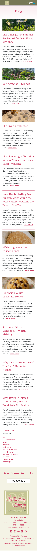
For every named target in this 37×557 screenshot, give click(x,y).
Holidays (6, 445)
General (5, 442)
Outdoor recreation (10, 454)
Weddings (6, 462)
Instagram (15, 531)
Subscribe (18, 481)
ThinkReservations (18, 541)
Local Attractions (9, 450)
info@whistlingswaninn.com (18, 527)
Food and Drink (8, 440)
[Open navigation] (2, 2)
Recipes (5, 457)
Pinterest (22, 531)
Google (26, 531)
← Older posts (8, 431)
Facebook (11, 531)
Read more (27, 61)
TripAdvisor (18, 531)
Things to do (7, 459)
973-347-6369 (18, 525)
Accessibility (15, 536)
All (3, 437)
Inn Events (6, 447)
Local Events (7, 452)
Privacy (24, 536)
